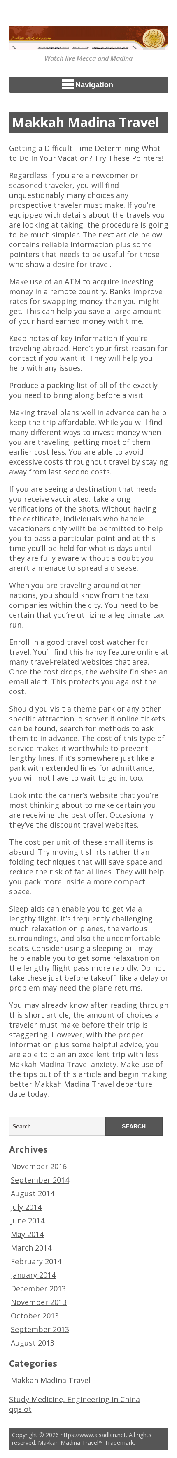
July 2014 (26, 1207)
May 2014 (27, 1234)
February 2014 (36, 1261)
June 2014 (27, 1220)
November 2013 (39, 1302)
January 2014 (33, 1275)
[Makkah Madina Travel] (88, 44)
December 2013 (38, 1288)
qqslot (20, 1409)
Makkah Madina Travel (51, 1380)
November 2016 (39, 1166)
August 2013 (32, 1343)
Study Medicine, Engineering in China (74, 1399)
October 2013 (35, 1316)
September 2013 (40, 1329)
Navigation (94, 85)
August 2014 (32, 1193)
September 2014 (40, 1180)
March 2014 (31, 1248)
